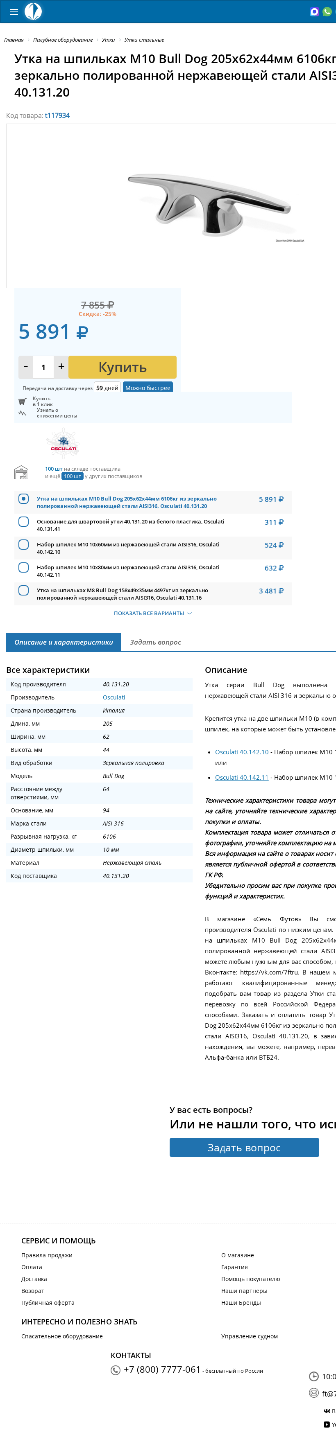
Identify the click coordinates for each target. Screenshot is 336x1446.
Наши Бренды (241, 1302)
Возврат (32, 1291)
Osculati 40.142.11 (242, 777)
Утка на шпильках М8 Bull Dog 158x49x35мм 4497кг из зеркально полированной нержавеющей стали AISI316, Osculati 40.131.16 (122, 594)
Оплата (31, 1267)
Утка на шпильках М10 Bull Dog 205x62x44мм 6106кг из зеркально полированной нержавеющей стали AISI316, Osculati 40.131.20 (127, 502)
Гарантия (234, 1267)
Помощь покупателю (250, 1279)
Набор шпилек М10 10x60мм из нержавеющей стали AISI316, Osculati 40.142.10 (128, 548)
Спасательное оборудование (62, 1336)
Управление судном (249, 1336)
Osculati (114, 697)
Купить (122, 367)
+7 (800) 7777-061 (162, 1369)
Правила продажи (47, 1255)
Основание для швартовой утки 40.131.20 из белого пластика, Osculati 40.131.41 (131, 525)
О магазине (237, 1255)
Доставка (34, 1279)
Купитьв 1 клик (43, 401)
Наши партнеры (244, 1291)
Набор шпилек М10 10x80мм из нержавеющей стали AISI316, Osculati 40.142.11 (128, 571)
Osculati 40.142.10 (242, 752)
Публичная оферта (48, 1302)
